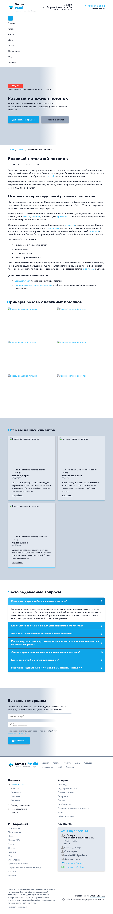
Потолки (21, 149)
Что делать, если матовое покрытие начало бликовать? (42, 633)
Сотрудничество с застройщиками (24, 867)
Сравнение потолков (18, 863)
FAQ (10, 56)
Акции (11, 844)
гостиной (36, 216)
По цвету (15, 812)
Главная (11, 23)
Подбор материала (67, 788)
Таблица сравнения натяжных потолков (33, 285)
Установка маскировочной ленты (73, 808)
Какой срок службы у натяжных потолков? (35, 659)
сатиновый (94, 231)
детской (50, 176)
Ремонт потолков (66, 816)
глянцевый (69, 225)
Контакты (12, 62)
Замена (61, 800)
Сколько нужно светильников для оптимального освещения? (45, 652)
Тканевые (15, 800)
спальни (26, 216)
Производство (15, 832)
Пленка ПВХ (14, 840)
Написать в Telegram (74, 863)
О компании (14, 51)
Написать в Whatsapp (74, 867)
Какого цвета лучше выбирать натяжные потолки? (39, 601)
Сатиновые (16, 792)
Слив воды (63, 784)
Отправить (20, 740)
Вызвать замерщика (25, 119)
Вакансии (12, 871)
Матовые (15, 788)
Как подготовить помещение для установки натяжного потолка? (47, 625)
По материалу (18, 784)
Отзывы (11, 45)
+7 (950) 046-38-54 (94, 5)
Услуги (11, 34)
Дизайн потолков (66, 792)
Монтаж (61, 812)
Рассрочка (63, 796)
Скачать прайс (71, 851)
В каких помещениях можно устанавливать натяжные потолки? (46, 667)
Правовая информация (17, 906)
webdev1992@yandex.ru (75, 855)
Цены (11, 39)
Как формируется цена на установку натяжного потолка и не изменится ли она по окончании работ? (55, 643)
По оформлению (19, 808)
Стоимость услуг (22, 280)
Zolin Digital (97, 895)
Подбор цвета (65, 804)
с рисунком (53, 228)
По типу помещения (20, 805)
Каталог (11, 28)
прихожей (62, 216)
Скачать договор (72, 847)
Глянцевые (16, 796)
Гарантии (12, 851)
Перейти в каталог (55, 119)
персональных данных (17, 733)
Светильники (14, 828)
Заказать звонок (98, 8)
